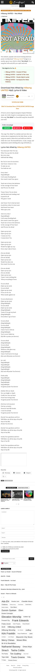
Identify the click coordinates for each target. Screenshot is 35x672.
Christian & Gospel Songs (6, 8)
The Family (5, 653)
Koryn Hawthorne (22, 633)
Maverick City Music (24, 637)
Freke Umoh (6, 624)
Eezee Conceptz (7, 613)
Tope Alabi (5, 657)
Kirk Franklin (8, 633)
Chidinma (5, 604)
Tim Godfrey (15, 654)
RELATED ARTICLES (11, 487)
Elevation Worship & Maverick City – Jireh (13, 589)
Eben (21, 610)
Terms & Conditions (17, 667)
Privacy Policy (25, 665)
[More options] (32, 96)
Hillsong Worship (8, 630)
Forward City (6, 620)
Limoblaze (4, 636)
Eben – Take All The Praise (8, 585)
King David (4, 16)
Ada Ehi (5, 601)
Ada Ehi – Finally (5, 576)
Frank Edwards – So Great (8, 580)
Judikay (28, 630)
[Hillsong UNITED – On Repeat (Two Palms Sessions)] (6, 494)
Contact (18, 665)
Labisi (30, 633)
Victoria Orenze (12, 660)
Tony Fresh (26, 653)
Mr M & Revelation (9, 643)
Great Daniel (26, 624)
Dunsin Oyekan (9, 610)
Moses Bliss (22, 640)
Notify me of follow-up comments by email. (13, 547)
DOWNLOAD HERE (17, 102)
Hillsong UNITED (24, 147)
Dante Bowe (28, 604)
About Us (13, 665)
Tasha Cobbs (18, 650)
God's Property (16, 624)
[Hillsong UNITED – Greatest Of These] (29, 494)
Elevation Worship (11, 616)
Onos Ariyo (27, 647)
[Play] (17, 96)
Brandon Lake (15, 601)
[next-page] (18, 504)
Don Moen (14, 607)
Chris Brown (20, 604)
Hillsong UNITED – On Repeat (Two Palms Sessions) (5, 500)
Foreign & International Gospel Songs (22, 10)
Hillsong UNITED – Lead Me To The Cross (17, 74)
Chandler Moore (26, 601)
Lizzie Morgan (11, 636)
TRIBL (29, 657)
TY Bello (4, 660)
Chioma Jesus (13, 604)
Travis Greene (18, 657)
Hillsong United (18, 59)
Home (7, 665)
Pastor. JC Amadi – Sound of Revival (11, 572)
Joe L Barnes (20, 630)
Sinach (5, 650)
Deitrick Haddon (5, 607)
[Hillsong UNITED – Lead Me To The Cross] (17, 494)
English (5, 563)
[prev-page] (16, 504)
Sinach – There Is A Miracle (8, 593)
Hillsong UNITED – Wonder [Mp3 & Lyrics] (17, 77)
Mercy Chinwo (8, 640)
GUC (3, 627)
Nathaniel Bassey (11, 646)
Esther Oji (27, 617)
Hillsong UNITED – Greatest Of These (16, 72)
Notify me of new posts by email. (11, 548)
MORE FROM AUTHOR (23, 487)
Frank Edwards (20, 620)
